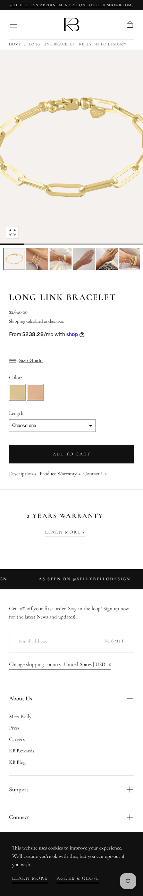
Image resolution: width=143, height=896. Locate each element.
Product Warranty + (60, 474)
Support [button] (18, 789)
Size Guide (31, 360)
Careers (17, 739)
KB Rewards (21, 751)
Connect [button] (19, 817)
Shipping (17, 321)
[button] (13, 24)
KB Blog (17, 762)
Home (15, 44)
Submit (114, 641)
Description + (22, 474)
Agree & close (78, 878)
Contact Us (95, 474)
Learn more (30, 878)
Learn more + (65, 532)
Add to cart (72, 454)
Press (14, 728)
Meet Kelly (20, 716)
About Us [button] (20, 698)
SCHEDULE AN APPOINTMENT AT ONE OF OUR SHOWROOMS (71, 5)
